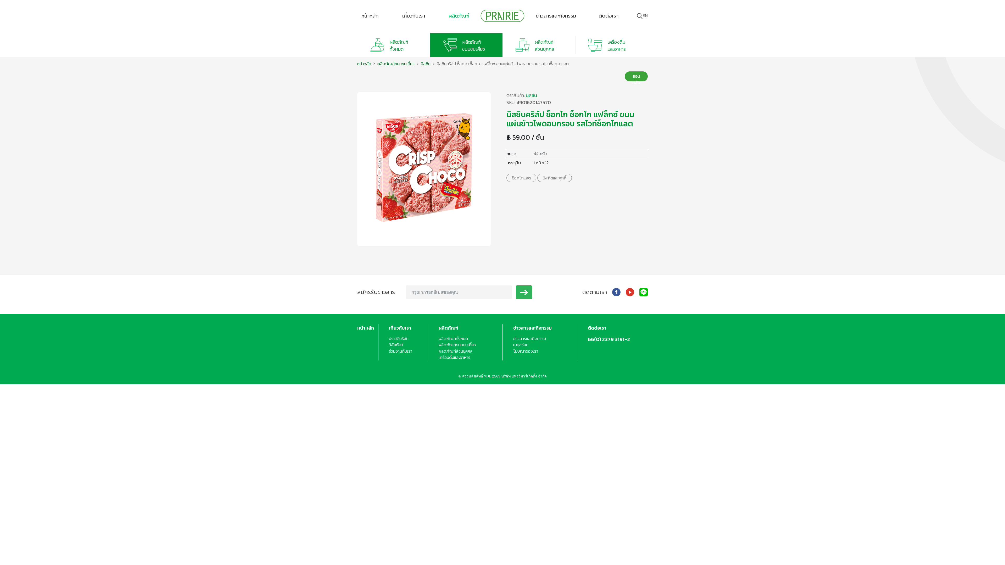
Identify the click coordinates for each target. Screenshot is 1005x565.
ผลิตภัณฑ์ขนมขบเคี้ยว (396, 63)
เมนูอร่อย (520, 345)
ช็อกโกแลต (521, 178)
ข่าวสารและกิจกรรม (556, 16)
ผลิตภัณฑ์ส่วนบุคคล (455, 351)
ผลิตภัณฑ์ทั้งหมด (453, 338)
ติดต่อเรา (608, 16)
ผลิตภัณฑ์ (459, 16)
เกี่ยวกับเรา (413, 16)
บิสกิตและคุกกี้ (554, 178)
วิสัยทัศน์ (396, 345)
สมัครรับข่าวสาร (376, 292)
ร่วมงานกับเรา (400, 351)
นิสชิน (426, 63)
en (645, 15)
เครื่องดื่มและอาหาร (454, 357)
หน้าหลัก (369, 16)
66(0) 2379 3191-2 (609, 339)
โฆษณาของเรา (525, 351)
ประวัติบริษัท (399, 338)
